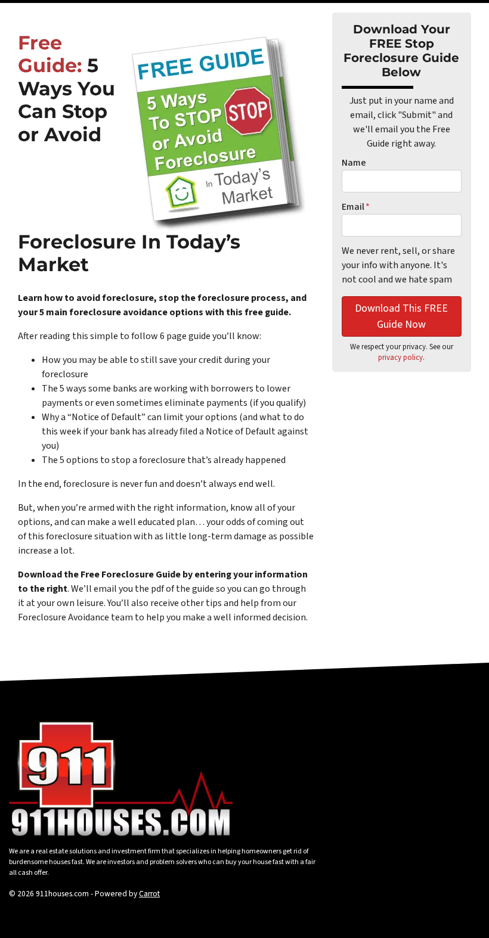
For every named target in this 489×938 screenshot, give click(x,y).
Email (356, 206)
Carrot (149, 893)
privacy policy (400, 357)
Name (354, 162)
